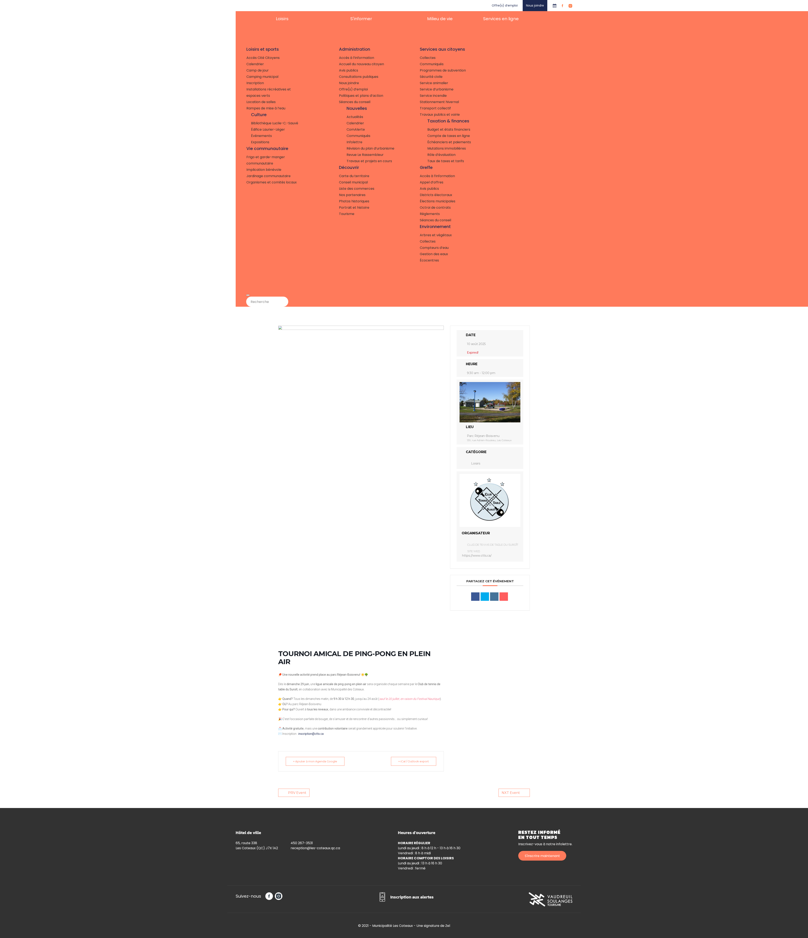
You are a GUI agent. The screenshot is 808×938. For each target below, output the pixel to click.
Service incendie (433, 95)
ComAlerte (356, 129)
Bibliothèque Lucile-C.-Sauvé (274, 123)
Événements (261, 135)
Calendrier (554, 5)
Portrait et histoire (354, 207)
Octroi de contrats (435, 207)
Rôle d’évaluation (441, 154)
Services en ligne (501, 19)
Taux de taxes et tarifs (445, 161)
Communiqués (358, 135)
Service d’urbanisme (436, 89)
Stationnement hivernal (439, 102)
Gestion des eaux (434, 254)
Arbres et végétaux (436, 235)
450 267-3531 (302, 843)
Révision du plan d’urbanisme (370, 148)
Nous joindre (535, 5)
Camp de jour (257, 70)
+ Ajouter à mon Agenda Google (315, 761)
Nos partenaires (352, 194)
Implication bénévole (263, 169)
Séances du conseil (354, 102)
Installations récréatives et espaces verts (268, 92)
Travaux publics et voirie (440, 114)
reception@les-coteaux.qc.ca (315, 848)
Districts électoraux (436, 194)
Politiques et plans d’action (361, 95)
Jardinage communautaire (268, 176)
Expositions (260, 142)
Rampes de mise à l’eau (265, 108)
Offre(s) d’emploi (505, 5)
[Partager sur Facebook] (475, 596)
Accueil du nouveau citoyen (361, 64)
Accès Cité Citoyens (263, 57)
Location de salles (261, 102)
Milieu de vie (440, 19)
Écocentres (429, 260)
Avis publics (348, 70)
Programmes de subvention (443, 70)
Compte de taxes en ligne (448, 135)
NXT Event (511, 793)
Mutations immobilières (446, 148)
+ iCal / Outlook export (413, 761)
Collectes (428, 57)
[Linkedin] (494, 596)
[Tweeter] (485, 596)
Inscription (255, 83)
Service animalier (434, 83)
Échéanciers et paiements (449, 142)
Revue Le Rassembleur (365, 154)
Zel (447, 925)
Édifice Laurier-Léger (268, 129)
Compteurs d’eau (434, 247)
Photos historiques (354, 201)
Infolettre (354, 142)
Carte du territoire (354, 176)
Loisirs (282, 19)
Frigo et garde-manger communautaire (265, 160)
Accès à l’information (356, 57)
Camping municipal (262, 76)
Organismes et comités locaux (271, 182)
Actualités (355, 116)
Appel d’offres (431, 182)
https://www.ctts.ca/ (477, 555)
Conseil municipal (353, 182)
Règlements (430, 213)
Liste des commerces (356, 188)
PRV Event (297, 793)
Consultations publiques (358, 76)
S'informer (361, 19)
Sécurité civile (431, 76)
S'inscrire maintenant (542, 855)
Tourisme (346, 213)
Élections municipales (437, 201)
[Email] (504, 596)
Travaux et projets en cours (369, 161)
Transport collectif (435, 108)
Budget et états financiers (448, 129)
